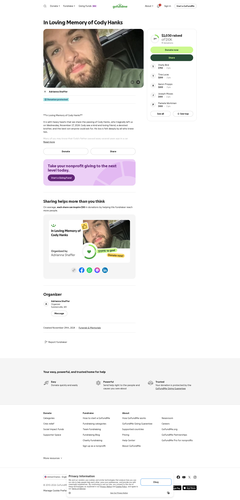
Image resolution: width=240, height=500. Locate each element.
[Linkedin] (105, 270)
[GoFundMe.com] (120, 6)
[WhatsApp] (89, 270)
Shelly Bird (163, 65)
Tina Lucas (163, 74)
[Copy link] (74, 270)
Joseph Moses (165, 93)
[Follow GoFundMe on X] (189, 477)
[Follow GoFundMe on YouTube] (184, 477)
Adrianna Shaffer (60, 301)
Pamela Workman (167, 103)
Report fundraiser (57, 342)
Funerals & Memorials (90, 327)
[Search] (45, 6)
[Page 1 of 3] (48, 83)
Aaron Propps (165, 84)
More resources (51, 458)
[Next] (138, 82)
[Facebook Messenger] (97, 270)
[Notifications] (158, 6)
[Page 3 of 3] (52, 83)
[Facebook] (81, 270)
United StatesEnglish (57, 477)
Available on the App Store (189, 487)
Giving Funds (87, 6)
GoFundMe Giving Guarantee (171, 388)
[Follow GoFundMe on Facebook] (178, 477)
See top (184, 113)
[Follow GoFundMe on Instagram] (195, 477)
